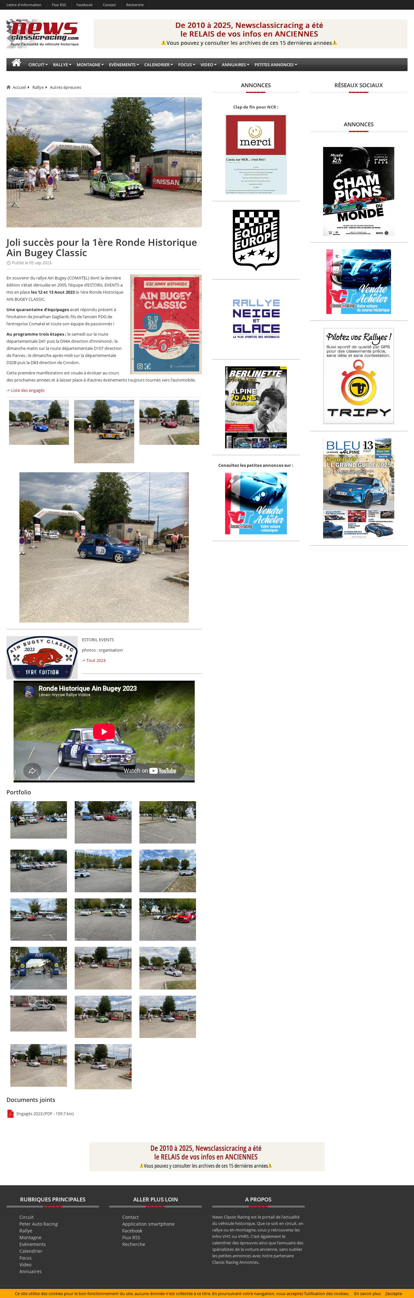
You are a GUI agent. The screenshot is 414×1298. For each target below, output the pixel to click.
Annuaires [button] (234, 65)
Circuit (26, 1217)
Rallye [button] (60, 65)
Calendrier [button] (156, 65)
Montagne (30, 1237)
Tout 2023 (95, 660)
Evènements (32, 1244)
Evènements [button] (122, 65)
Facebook (84, 4)
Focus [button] (185, 65)
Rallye (38, 87)
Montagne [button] (88, 65)
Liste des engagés (28, 390)
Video (25, 1264)
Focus (25, 1258)
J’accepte (394, 1293)
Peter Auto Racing (38, 1224)
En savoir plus (367, 1293)
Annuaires (30, 1271)
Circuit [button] (36, 65)
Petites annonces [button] (274, 65)
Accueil (19, 87)
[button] (16, 64)
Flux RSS (59, 4)
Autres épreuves (65, 87)
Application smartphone (148, 1224)
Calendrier (30, 1251)
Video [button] (207, 65)
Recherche (135, 4)
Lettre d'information (23, 4)
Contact (109, 4)
